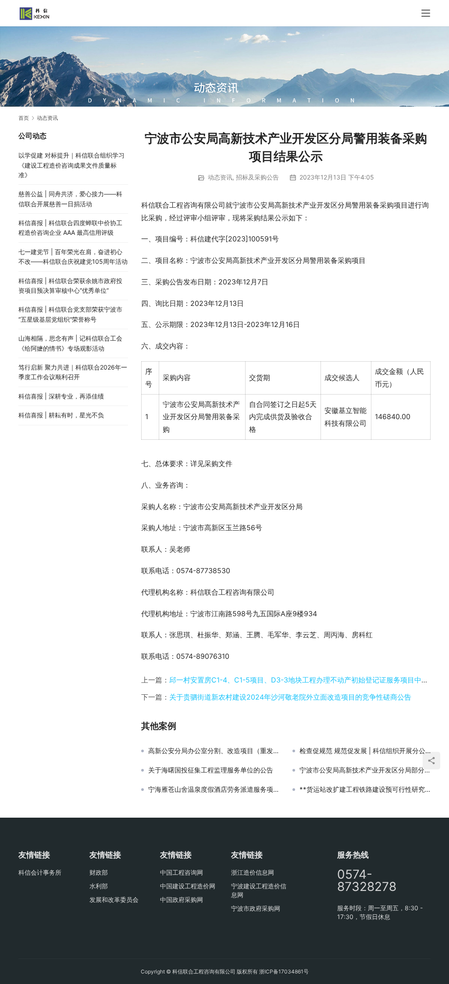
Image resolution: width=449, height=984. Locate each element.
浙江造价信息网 (252, 872)
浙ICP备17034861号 (284, 971)
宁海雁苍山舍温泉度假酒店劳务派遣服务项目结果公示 (213, 790)
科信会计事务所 (39, 872)
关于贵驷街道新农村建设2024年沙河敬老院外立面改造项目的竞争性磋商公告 (290, 697)
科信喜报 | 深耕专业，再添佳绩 (61, 396)
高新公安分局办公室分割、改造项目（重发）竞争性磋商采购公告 (213, 751)
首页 (23, 118)
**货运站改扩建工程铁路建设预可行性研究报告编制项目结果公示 (365, 790)
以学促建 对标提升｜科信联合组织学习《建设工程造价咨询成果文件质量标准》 (71, 165)
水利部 (98, 886)
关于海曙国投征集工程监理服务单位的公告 (210, 770)
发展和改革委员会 (114, 899)
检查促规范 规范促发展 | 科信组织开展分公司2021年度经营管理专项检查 (365, 751)
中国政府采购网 (181, 899)
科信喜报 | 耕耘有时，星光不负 (61, 415)
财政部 (98, 872)
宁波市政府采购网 (255, 908)
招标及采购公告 (257, 177)
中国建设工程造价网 (187, 886)
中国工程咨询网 (181, 872)
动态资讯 (220, 177)
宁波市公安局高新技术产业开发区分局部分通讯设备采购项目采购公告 (365, 770)
